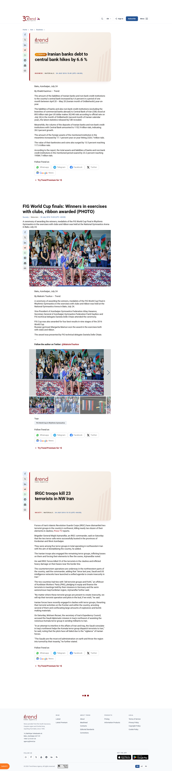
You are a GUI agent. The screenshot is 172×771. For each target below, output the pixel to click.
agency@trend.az (29, 741)
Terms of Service (135, 719)
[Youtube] (41, 757)
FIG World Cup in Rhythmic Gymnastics (50, 423)
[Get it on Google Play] (140, 757)
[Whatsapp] (26, 757)
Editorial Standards (87, 729)
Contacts (83, 726)
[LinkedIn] (51, 757)
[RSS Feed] (57, 757)
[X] (36, 757)
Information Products (112, 722)
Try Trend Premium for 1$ (49, 180)
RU (146, 766)
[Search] (102, 18)
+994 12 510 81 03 (30, 739)
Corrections (84, 733)
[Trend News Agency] (30, 717)
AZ (142, 766)
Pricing (106, 719)
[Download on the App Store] (124, 757)
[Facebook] (31, 757)
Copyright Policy (135, 726)
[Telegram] (46, 757)
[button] (25, 34)
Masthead (84, 722)
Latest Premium (61, 722)
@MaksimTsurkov (70, 344)
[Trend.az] (31, 18)
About (82, 719)
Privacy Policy (134, 722)
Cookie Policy (133, 729)
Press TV (58, 531)
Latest (58, 719)
